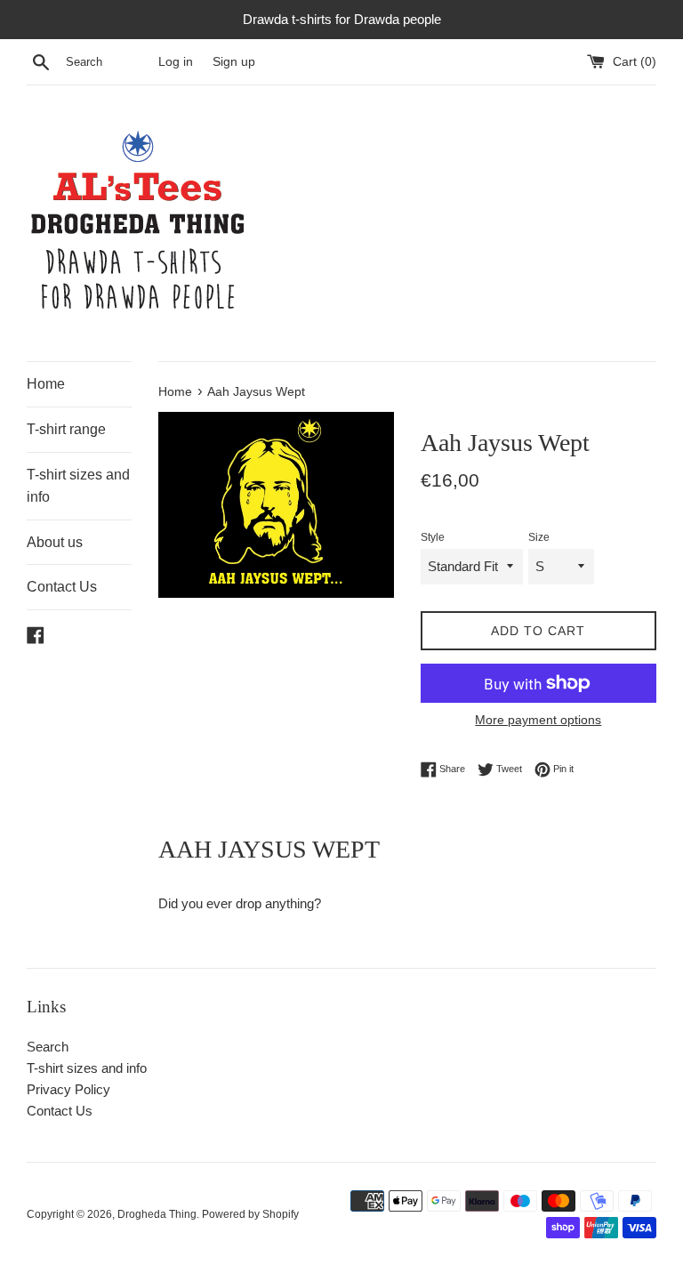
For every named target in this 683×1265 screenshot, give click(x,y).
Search (47, 1046)
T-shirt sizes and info (78, 486)
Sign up (234, 61)
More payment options (538, 720)
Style (433, 537)
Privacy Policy (68, 1089)
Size (539, 537)
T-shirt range (66, 429)
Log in (175, 61)
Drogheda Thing (157, 1214)
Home (46, 383)
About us (55, 542)
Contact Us (62, 586)
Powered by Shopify (250, 1214)
